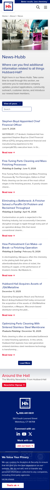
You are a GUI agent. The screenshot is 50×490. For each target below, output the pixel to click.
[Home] (8, 6)
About (13, 15)
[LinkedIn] (18, 434)
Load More (26, 363)
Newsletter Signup (13, 384)
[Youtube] (24, 434)
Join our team (24, 445)
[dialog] (25, 471)
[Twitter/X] (30, 434)
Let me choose (8, 479)
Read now (7, 152)
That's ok (12, 485)
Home (5, 15)
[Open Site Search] (38, 7)
